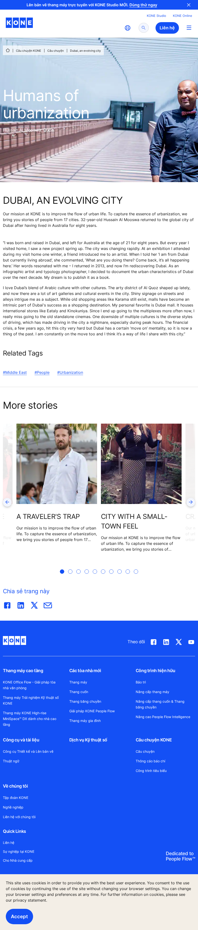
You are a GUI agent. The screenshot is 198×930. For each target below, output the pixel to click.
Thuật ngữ (11, 761)
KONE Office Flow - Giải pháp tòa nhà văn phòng (29, 685)
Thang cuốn (78, 692)
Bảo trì (141, 682)
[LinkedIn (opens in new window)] (166, 641)
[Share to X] (34, 604)
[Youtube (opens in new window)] (191, 641)
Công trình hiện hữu (155, 670)
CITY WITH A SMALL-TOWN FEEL (134, 521)
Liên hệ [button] (167, 27)
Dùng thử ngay (143, 4)
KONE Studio (156, 16)
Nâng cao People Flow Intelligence (163, 717)
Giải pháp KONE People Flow (92, 711)
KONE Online (182, 16)
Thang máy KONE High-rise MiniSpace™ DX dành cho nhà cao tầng (29, 718)
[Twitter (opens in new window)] (179, 641)
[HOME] (8, 50)
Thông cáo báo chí (150, 761)
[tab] (62, 577)
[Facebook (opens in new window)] (153, 641)
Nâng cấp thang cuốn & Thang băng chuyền (160, 704)
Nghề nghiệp (13, 807)
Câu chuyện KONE (28, 50)
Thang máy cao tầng (23, 670)
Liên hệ (8, 843)
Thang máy (78, 682)
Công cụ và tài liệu (21, 739)
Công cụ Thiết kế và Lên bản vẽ (28, 751)
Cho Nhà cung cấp (18, 860)
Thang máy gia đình (85, 721)
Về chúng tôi (15, 786)
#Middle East (15, 372)
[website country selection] (127, 28)
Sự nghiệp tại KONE (18, 851)
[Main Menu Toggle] (189, 27)
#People (42, 372)
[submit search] (144, 28)
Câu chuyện (55, 50)
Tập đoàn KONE (15, 798)
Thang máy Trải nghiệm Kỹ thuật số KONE (31, 700)
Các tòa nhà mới (85, 670)
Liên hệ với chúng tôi (19, 817)
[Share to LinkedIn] (20, 604)
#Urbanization (70, 372)
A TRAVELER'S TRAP (48, 516)
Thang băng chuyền (85, 701)
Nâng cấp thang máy (152, 692)
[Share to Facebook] (7, 604)
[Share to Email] (47, 604)
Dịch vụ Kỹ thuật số (88, 739)
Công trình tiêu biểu (151, 771)
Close (188, 5)
